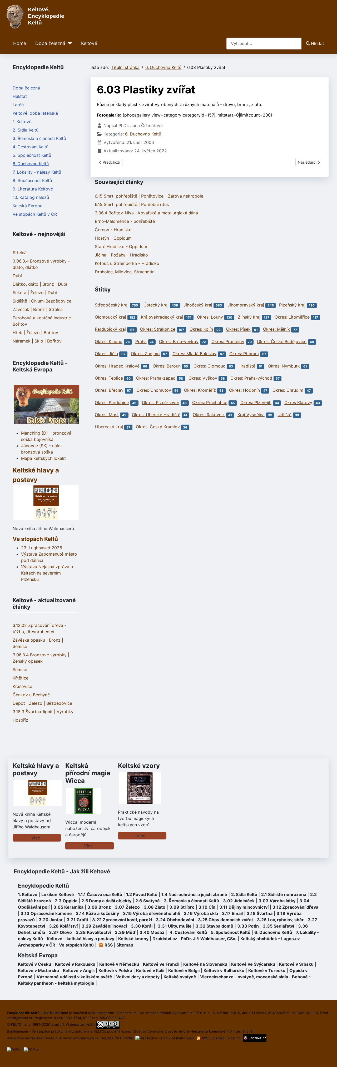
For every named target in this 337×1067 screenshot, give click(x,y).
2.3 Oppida (66, 900)
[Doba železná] (68, 43)
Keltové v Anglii (79, 970)
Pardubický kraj (110, 329)
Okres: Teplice (109, 378)
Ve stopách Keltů (35, 539)
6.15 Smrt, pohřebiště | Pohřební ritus (132, 204)
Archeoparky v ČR (36, 945)
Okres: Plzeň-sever (160, 402)
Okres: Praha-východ (251, 378)
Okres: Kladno (108, 341)
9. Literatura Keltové (33, 189)
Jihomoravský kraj (245, 305)
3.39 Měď (125, 932)
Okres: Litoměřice (292, 317)
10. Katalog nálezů (31, 197)
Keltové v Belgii (184, 970)
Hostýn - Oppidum (113, 238)
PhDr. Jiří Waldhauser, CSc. (208, 938)
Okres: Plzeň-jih (255, 402)
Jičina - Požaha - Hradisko (121, 255)
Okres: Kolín (201, 329)
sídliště (284, 414)
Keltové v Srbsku (296, 964)
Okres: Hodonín (244, 390)
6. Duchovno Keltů (31, 163)
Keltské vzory (139, 765)
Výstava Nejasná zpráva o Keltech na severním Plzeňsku (47, 573)
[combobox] (264, 43)
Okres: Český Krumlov (158, 427)
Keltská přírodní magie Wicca (87, 773)
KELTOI (99, 1031)
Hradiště (247, 366)
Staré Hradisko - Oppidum (121, 246)
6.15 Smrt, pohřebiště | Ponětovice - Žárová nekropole (149, 196)
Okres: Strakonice (157, 329)
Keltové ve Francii (161, 964)
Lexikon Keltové (57, 894)
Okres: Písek (238, 329)
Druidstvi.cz (164, 938)
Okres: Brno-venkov (179, 341)
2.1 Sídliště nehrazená (283, 894)
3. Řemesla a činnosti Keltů (39, 138)
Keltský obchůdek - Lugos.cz (270, 938)
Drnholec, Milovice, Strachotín (125, 271)
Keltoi (90, 1024)
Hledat (317, 43)
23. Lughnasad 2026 (41, 547)
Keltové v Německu (119, 964)
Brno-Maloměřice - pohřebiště (125, 221)
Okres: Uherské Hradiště (156, 414)
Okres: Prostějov (227, 341)
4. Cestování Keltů (30, 146)
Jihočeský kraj (198, 305)
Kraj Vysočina (251, 414)
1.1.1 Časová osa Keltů (100, 894)
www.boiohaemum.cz (80, 1038)
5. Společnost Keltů (32, 155)
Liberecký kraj (109, 427)
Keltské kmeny (133, 938)
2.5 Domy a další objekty (106, 900)
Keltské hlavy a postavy (36, 769)
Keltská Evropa (27, 205)
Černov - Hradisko (113, 229)
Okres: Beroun (167, 366)
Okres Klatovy (298, 402)
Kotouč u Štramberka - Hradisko (127, 263)
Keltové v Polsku (115, 970)
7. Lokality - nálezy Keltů (37, 172)
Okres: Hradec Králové (117, 366)
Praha (141, 341)
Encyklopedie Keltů (43, 885)
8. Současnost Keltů (32, 180)
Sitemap (124, 945)
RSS (205, 1038)
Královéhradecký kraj (162, 317)
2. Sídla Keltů (25, 130)
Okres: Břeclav (109, 390)
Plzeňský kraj (292, 305)
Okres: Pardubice (112, 402)
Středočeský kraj (111, 305)
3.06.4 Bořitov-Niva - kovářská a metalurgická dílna (146, 212)
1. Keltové (22, 121)
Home (19, 43)
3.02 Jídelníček (239, 900)
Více (35, 837)
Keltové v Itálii (150, 970)
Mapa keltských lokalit (43, 458)
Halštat (20, 96)
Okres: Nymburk (284, 366)
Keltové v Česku (34, 964)
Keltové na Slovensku (205, 964)
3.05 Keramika (68, 907)
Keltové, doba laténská (35, 113)
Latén (18, 104)
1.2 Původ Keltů (141, 894)
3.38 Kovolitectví (93, 932)
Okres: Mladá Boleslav (194, 353)
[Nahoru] (328, 1057)
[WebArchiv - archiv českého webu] (166, 1038)
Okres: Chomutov (153, 390)
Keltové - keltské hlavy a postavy (80, 938)
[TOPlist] (15, 1049)
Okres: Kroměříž (200, 390)
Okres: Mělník (276, 329)
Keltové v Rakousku (75, 964)
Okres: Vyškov (203, 378)
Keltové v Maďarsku (38, 970)
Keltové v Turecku (266, 970)
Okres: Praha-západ (156, 378)
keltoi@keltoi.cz (20, 1018)
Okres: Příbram (244, 353)
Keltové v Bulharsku (224, 970)
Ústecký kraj (155, 305)
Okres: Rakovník (209, 414)
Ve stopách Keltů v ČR (35, 214)
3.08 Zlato (154, 907)
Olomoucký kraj (110, 317)
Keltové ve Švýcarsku (253, 964)
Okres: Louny (210, 317)
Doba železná (50, 43)
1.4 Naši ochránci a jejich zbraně (194, 894)
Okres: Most (107, 414)
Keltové (89, 43)
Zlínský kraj (249, 317)
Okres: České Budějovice (281, 341)
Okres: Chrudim (287, 390)
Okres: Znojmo (145, 353)
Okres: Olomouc (209, 366)
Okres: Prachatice (209, 402)
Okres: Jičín (106, 353)
